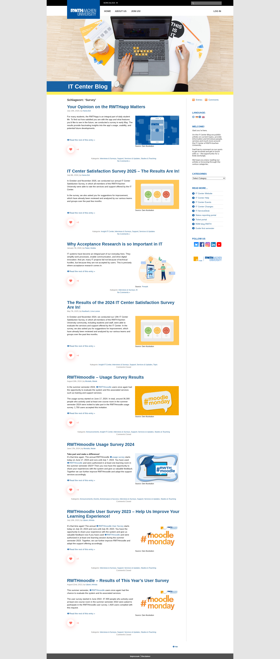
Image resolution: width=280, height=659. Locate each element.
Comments (214, 100)
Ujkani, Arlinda (88, 520)
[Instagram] (207, 244)
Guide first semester (205, 228)
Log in (217, 11)
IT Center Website (204, 193)
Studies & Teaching (148, 159)
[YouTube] (219, 244)
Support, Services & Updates (128, 159)
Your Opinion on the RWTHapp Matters (106, 106)
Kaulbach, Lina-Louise (91, 311)
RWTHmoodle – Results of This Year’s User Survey (118, 580)
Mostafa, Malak (91, 381)
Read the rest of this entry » (82, 140)
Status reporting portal (206, 215)
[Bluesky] (196, 244)
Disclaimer (145, 656)
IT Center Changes (204, 206)
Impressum (135, 656)
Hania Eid (87, 111)
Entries (199, 100)
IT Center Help (202, 198)
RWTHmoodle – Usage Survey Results (105, 377)
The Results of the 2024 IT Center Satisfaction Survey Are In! (120, 305)
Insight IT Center (107, 231)
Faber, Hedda (90, 248)
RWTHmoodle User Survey (111, 526)
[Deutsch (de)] (197, 117)
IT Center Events (203, 202)
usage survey (118, 457)
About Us (120, 11)
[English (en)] (203, 117)
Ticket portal (201, 219)
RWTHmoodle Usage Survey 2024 (100, 444)
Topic (155, 365)
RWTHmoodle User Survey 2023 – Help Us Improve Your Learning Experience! (123, 514)
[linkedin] (213, 244)
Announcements (92, 432)
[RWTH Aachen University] (83, 18)
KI (137, 290)
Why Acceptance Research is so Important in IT (114, 244)
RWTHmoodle (104, 387)
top (176, 647)
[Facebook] (202, 244)
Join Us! (136, 11)
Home (107, 11)
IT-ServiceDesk (203, 211)
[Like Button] (70, 149)
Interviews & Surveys (108, 159)
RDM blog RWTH (203, 224)
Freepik (145, 287)
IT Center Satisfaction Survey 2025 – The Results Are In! (123, 171)
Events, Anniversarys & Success (106, 499)
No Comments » (123, 161)
